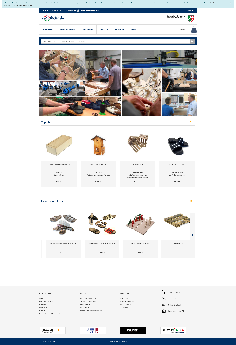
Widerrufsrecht (85, 305)
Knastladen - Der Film (176, 311)
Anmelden (182, 30)
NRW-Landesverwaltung (88, 298)
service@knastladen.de (177, 299)
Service (133, 29)
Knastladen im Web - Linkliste (50, 314)
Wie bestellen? (85, 308)
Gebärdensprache (68, 10)
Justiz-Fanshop (87, 29)
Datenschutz (43, 305)
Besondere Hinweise (46, 301)
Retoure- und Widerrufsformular (91, 311)
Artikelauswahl (48, 29)
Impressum (43, 308)
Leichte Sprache (49, 10)
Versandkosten (50, 341)
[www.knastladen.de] (53, 18)
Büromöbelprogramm (67, 29)
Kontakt (190, 10)
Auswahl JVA (119, 29)
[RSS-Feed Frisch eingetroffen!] (191, 201)
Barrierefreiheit (88, 10)
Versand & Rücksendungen (89, 301)
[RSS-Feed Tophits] (191, 122)
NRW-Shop (104, 29)
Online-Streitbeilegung (176, 305)
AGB (41, 298)
